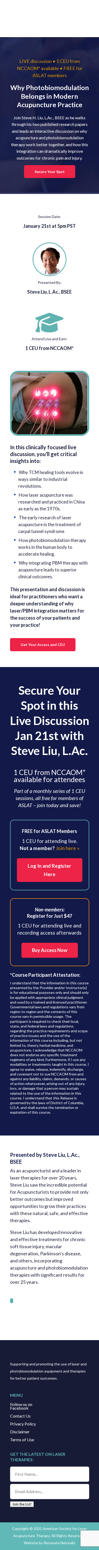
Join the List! (22, 1504)
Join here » (67, 848)
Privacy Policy (23, 1424)
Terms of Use (22, 1440)
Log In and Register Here (49, 870)
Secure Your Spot (50, 171)
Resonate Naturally (59, 1543)
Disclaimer (20, 1432)
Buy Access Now (49, 950)
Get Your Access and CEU (43, 644)
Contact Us (20, 1416)
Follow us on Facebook (21, 1406)
